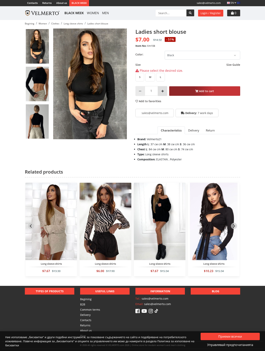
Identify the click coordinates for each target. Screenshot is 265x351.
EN (232, 2)
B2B (82, 304)
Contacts (32, 3)
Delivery (85, 315)
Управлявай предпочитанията (230, 345)
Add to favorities (149, 101)
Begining (86, 299)
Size (187, 65)
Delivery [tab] (193, 130)
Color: (139, 54)
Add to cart (206, 91)
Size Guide (233, 65)
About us (61, 3)
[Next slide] (234, 226)
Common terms (90, 309)
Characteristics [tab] (171, 130)
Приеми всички (230, 336)
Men (105, 13)
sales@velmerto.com (209, 3)
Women (93, 13)
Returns (47, 3)
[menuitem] (37, 46)
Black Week (79, 3)
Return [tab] (210, 130)
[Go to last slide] (31, 226)
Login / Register (211, 13)
